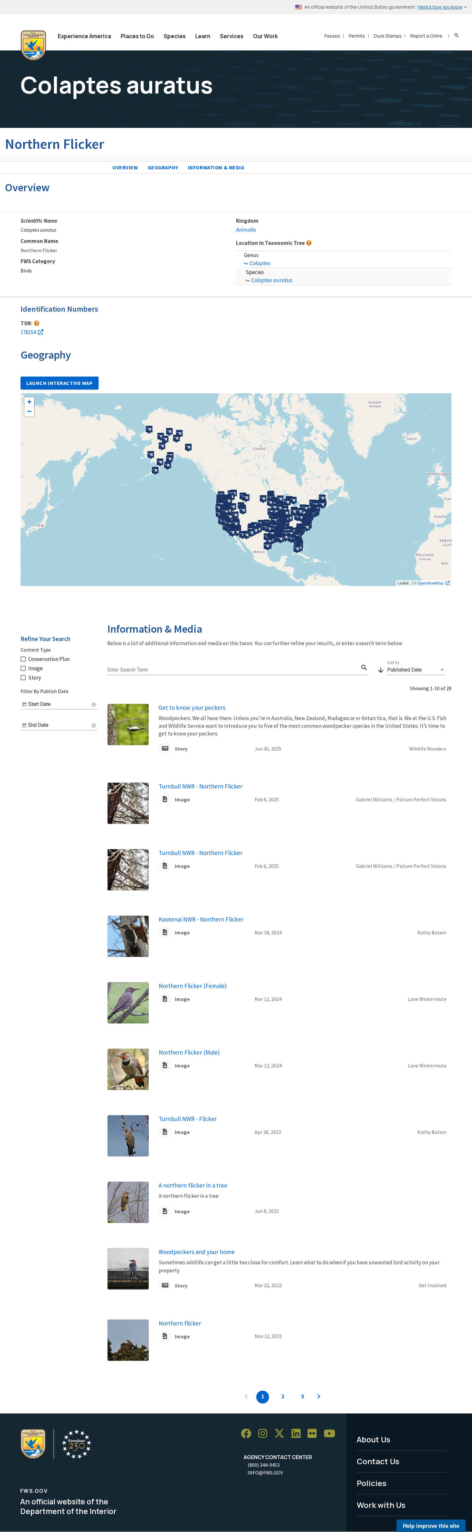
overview (125, 167)
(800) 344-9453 (264, 1465)
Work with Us (381, 1505)
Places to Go (137, 36)
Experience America (84, 36)
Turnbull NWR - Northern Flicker (200, 786)
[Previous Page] (246, 1397)
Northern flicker (180, 1323)
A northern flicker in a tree (193, 1185)
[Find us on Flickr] (314, 1434)
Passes (332, 36)
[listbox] (416, 670)
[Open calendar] (24, 704)
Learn (202, 36)
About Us (373, 1439)
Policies (372, 1483)
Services (231, 36)
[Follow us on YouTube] (332, 1434)
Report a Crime (426, 36)
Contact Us (378, 1461)
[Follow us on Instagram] (265, 1434)
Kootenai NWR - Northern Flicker (201, 919)
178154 (28, 332)
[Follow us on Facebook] (248, 1434)
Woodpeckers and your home (197, 1252)
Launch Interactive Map (59, 383)
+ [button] (29, 402)
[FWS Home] (33, 45)
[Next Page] (318, 1397)
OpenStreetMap (430, 582)
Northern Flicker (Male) (189, 1052)
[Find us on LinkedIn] (298, 1434)
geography (163, 167)
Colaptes (259, 263)
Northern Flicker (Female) (193, 986)
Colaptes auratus (271, 280)
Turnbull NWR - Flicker (188, 1119)
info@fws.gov (265, 1472)
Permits (357, 36)
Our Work (265, 36)
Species (175, 36)
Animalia (246, 229)
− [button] (29, 411)
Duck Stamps (388, 36)
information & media (216, 167)
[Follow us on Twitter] (281, 1434)
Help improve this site (431, 1525)
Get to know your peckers (192, 707)
